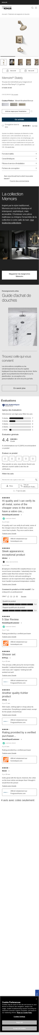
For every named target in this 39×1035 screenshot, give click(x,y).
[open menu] (36, 8)
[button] (3, 62)
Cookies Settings (19, 1017)
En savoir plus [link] (19, 388)
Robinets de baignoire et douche (18, 14)
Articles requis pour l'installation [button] (15, 111)
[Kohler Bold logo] (7, 7)
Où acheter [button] (19, 119)
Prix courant (14, 94)
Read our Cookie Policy (24, 1013)
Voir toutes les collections (18, 221)
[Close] (36, 999)
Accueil (4, 14)
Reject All (19, 1022)
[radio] (5, 104)
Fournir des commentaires (19, 181)
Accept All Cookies (19, 1028)
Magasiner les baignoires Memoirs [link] (19, 275)
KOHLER (4, 2)
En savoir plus (9, 147)
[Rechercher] (32, 7)
